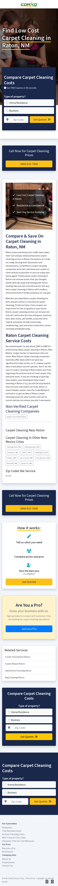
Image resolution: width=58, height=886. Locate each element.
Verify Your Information (16, 416)
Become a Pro (8, 848)
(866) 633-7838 (29, 164)
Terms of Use (30, 878)
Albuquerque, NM (32, 447)
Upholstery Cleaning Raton (18, 670)
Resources (7, 827)
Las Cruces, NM (26, 458)
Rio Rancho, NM (43, 458)
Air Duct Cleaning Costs (13, 834)
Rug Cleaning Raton (14, 677)
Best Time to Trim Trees (14, 837)
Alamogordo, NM (14, 447)
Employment (8, 862)
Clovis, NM (26, 452)
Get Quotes (40, 119)
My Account (7, 851)
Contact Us (7, 865)
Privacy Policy (19, 878)
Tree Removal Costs (11, 830)
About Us (6, 858)
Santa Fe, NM (26, 463)
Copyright (40, 878)
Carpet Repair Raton (15, 663)
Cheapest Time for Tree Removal (18, 841)
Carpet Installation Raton (17, 656)
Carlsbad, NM (12, 452)
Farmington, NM (41, 452)
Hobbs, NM (11, 458)
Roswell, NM (12, 463)
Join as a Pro (29, 629)
